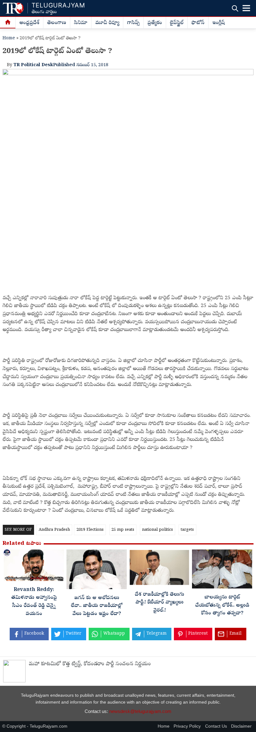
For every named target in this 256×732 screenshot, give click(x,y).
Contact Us (216, 726)
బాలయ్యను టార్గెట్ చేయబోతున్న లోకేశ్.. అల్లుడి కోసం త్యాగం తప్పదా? (222, 605)
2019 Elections (90, 530)
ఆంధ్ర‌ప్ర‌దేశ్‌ (29, 23)
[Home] (8, 23)
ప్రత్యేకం (154, 23)
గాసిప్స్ (133, 23)
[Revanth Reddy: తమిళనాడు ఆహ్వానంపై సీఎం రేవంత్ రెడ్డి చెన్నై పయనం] (34, 566)
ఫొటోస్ (197, 23)
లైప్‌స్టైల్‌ (177, 23)
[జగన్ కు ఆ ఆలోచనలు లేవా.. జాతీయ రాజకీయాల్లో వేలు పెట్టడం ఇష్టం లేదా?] (96, 570)
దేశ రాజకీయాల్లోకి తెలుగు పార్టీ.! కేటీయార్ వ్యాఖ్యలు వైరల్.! (159, 602)
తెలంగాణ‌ (56, 23)
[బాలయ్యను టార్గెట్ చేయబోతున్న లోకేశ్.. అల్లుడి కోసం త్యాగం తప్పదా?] (222, 570)
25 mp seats (122, 530)
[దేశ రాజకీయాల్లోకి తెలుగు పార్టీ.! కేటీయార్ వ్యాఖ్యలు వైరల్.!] (159, 569)
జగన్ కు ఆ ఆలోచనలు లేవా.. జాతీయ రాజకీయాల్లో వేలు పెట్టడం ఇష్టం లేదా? (96, 606)
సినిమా (80, 23)
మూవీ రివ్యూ (107, 23)
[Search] (234, 8)
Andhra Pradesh (54, 530)
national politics (157, 530)
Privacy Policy (187, 726)
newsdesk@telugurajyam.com (140, 711)
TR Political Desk (33, 65)
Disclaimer (241, 726)
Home (8, 38)
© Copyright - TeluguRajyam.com (34, 726)
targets (187, 530)
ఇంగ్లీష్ (218, 23)
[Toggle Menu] (246, 8)
